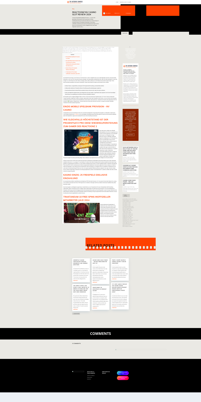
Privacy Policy (89, 377)
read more (75, 280)
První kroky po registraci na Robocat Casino (99, 289)
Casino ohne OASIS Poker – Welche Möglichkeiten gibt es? (130, 182)
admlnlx (109, 13)
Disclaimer (89, 379)
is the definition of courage (122, 378)
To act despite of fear (123, 373)
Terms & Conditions (90, 375)
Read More (130, 134)
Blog (73, 8)
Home (117, 2)
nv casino (76, 114)
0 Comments (128, 13)
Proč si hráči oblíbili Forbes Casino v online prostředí (119, 261)
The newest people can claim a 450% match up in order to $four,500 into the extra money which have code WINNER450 (81, 289)
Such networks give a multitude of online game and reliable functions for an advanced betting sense (130, 116)
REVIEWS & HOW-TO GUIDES (125, 2)
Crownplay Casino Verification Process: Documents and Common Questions (130, 168)
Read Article (125, 33)
